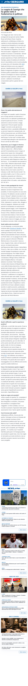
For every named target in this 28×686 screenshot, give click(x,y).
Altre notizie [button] (23, 529)
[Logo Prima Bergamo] (14, 2)
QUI (23, 64)
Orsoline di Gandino (15, 228)
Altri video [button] (23, 613)
